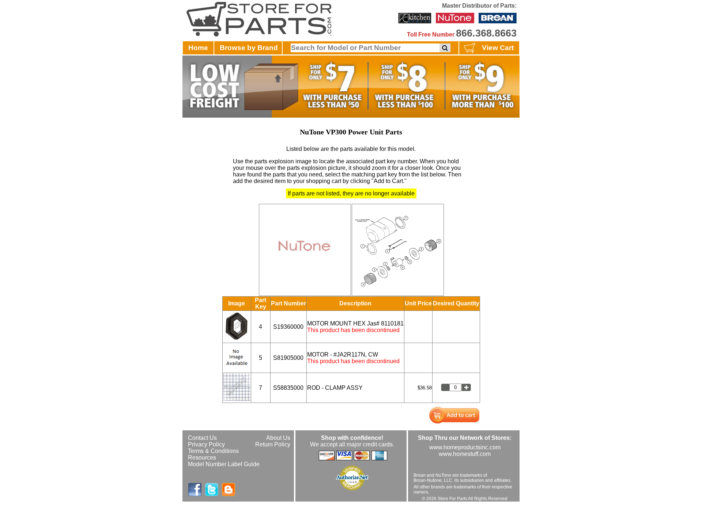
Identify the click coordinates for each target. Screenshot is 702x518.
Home (198, 48)
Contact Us (202, 438)
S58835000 (288, 388)
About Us (278, 438)
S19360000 (288, 327)
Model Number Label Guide (224, 464)
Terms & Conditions (213, 451)
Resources (202, 457)
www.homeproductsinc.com (465, 447)
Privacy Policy (206, 444)
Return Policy (272, 444)
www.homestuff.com (465, 454)
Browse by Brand (249, 48)
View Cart (498, 48)
